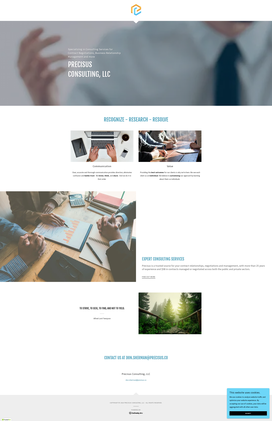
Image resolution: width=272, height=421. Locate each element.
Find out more (148, 277)
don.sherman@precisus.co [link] (136, 380)
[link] (135, 10)
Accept (248, 413)
